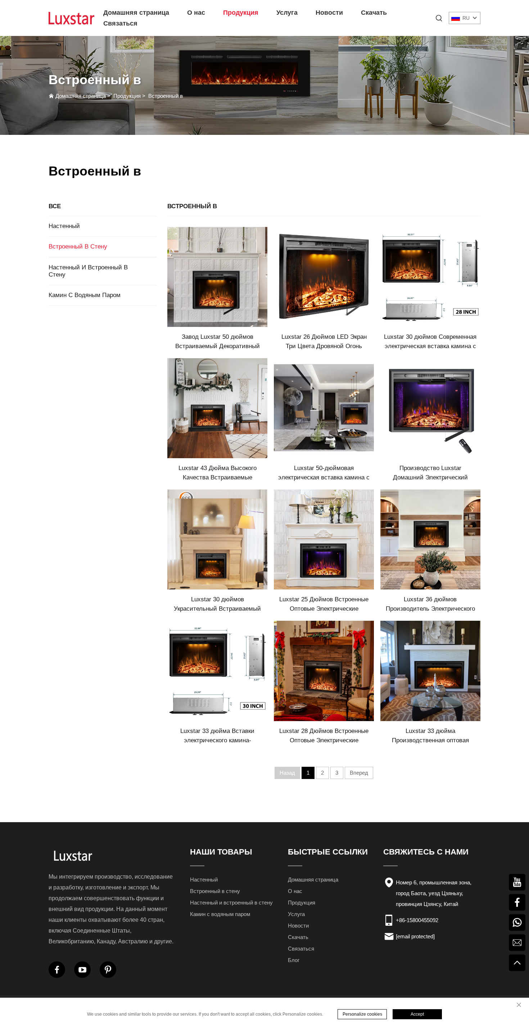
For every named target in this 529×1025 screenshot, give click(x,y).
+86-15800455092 (417, 920)
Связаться (120, 23)
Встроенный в (165, 96)
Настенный (64, 226)
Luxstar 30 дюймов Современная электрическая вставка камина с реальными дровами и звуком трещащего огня (430, 342)
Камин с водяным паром (85, 295)
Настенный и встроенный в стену (88, 271)
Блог (293, 960)
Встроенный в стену (78, 246)
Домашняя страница (136, 12)
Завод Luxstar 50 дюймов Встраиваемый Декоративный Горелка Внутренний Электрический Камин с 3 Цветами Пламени (217, 342)
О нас (196, 12)
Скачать (374, 12)
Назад (287, 773)
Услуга (287, 12)
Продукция (240, 12)
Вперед (359, 773)
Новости (329, 12)
